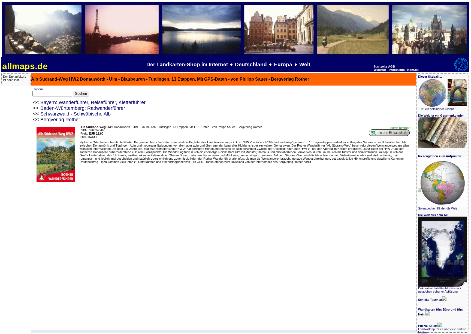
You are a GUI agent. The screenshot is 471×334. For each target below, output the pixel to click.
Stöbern (37, 89)
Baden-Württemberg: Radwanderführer (82, 108)
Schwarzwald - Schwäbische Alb (75, 114)
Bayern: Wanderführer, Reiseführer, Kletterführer (93, 102)
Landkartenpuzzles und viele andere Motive (442, 329)
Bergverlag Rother (60, 119)
